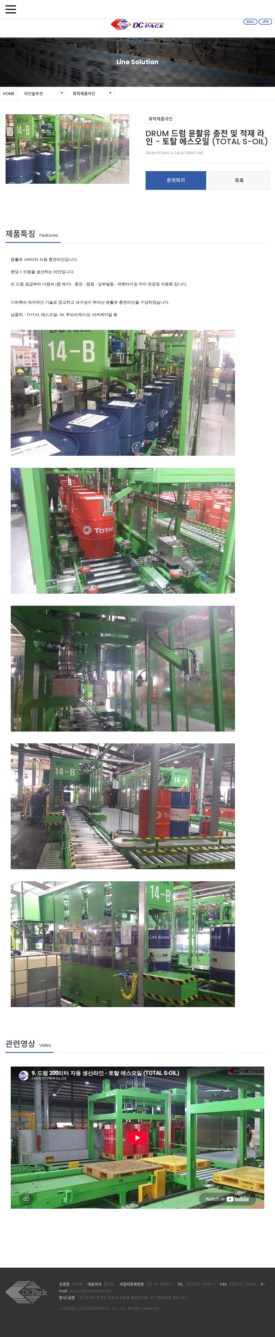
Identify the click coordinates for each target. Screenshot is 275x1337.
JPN (265, 21)
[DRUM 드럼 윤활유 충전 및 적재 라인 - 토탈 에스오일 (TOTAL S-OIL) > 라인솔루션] (29, 1292)
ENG (250, 21)
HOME (9, 93)
